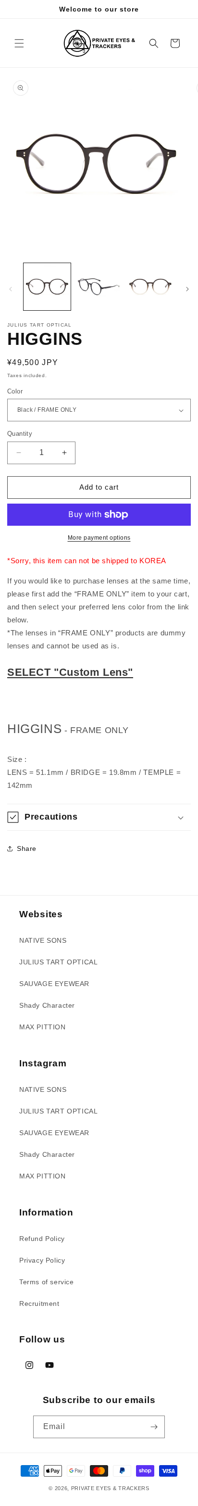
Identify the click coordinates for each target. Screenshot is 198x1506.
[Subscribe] (153, 1427)
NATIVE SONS (43, 940)
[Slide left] (10, 289)
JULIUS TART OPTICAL (58, 962)
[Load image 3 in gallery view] (150, 286)
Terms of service (46, 1282)
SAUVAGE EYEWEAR (54, 983)
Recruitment (39, 1303)
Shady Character (47, 1005)
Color (15, 391)
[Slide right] (187, 289)
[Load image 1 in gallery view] (47, 286)
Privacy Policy (42, 1260)
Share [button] (27, 848)
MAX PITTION (42, 1027)
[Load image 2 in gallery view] (99, 286)
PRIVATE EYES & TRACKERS (110, 1488)
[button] (19, 43)
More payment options (99, 537)
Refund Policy (42, 1238)
